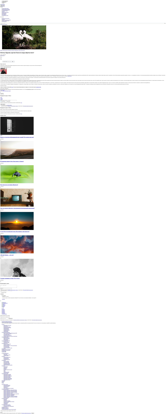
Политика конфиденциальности (7, 321)
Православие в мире (5, 373)
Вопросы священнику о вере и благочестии (18, 50)
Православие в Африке (7, 375)
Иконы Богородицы (7, 337)
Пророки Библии (6, 328)
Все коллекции (4, 21)
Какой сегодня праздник (5, 18)
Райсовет (3, 19)
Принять (33, 413)
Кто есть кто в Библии (7, 326)
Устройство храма (6, 342)
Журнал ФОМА (2, 50)
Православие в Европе (7, 377)
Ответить (3, 299)
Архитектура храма (7, 341)
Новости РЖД (4, 351)
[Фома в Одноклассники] (4, 303)
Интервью (3, 380)
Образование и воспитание (6, 350)
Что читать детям (6, 346)
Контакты (3, 310)
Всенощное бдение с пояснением (9, 406)
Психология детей (6, 344)
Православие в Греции (7, 376)
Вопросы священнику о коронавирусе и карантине (11, 393)
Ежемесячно (8, 101)
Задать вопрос (2, 90)
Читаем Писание (6, 329)
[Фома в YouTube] (3, 305)
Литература (5, 367)
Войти (6, 24)
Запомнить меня (3, 292)
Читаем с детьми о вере (5, 20)
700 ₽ (1, 97)
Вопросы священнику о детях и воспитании (10, 345)
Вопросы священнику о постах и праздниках (10, 336)
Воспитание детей (4, 343)
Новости (3, 11)
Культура (3, 365)
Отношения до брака (7, 363)
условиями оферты (9, 105)
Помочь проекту (3, 104)
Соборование (6, 403)
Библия (3, 324)
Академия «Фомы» (5, 10)
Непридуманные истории (6, 9)
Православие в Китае (7, 379)
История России (6, 358)
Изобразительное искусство (8, 369)
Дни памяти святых (7, 334)
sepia (3, 55)
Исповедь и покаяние (7, 400)
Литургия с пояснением (7, 405)
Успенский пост (6, 386)
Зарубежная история (7, 359)
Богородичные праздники (7, 335)
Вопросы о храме (6, 397)
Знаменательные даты (7, 357)
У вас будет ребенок (7, 347)
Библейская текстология (7, 327)
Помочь (3, 4)
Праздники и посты (5, 384)
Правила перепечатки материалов (7, 322)
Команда (3, 311)
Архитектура (6, 366)
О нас (3, 308)
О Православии (6, 355)
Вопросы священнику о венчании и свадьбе (10, 390)
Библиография (6, 331)
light (1, 55)
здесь (21, 102)
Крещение (5, 399)
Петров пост (5, 387)
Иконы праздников (6, 338)
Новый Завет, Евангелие (7, 325)
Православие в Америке (7, 374)
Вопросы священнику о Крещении (9, 395)
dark (2, 55)
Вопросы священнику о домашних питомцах (10, 392)
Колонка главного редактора (6, 349)
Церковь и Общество (5, 408)
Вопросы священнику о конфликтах (9, 394)
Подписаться (10, 318)
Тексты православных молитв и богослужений (9, 409)
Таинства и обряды (5, 398)
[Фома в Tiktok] (3, 304)
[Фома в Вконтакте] (4, 302)
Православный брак (7, 364)
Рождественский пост (7, 385)
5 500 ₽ (1, 99)
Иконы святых (6, 339)
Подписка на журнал (5, 15)
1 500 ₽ (1, 98)
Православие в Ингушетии (8, 378)
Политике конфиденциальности (26, 413)
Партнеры (3, 313)
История (3, 356)
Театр (4, 371)
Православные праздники (6, 332)
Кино (4, 370)
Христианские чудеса (7, 354)
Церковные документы (5, 407)
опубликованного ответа (29, 89)
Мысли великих (6, 372)
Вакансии (3, 312)
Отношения (4, 348)
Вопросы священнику (5, 12)
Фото (3, 382)
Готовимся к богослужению (6, 404)
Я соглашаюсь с (6, 105)
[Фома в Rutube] (3, 306)
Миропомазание (6, 402)
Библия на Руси (6, 330)
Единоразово (3, 101)
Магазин (3, 309)
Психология (4, 360)
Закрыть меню (2, 5)
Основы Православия (5, 8)
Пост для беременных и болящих (9, 388)
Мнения (3, 381)
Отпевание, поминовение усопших (9, 401)
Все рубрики (4, 14)
